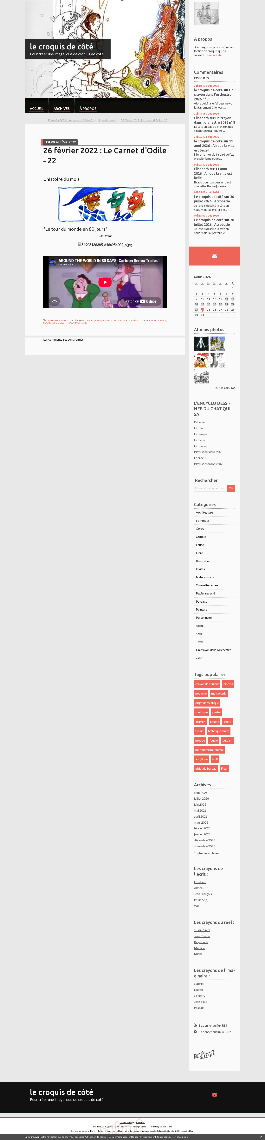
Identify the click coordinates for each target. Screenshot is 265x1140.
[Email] (214, 256)
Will (196, 906)
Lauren (198, 989)
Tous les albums (224, 388)
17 (202, 304)
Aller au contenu (12, 3)
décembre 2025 (204, 840)
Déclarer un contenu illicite (83, 1131)
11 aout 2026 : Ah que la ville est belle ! (214, 145)
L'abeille (199, 422)
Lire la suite (214, 55)
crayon (200, 721)
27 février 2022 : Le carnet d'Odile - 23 (144, 120)
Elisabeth (201, 118)
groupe (200, 740)
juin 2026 (200, 804)
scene (200, 625)
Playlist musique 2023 (208, 452)
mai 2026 (200, 810)
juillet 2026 (201, 798)
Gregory (199, 995)
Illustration (114, 320)
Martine (199, 948)
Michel (198, 954)
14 (226, 299)
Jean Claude (202, 936)
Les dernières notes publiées (133, 1126)
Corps (200, 528)
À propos (88, 108)
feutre (214, 740)
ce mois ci (202, 520)
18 (208, 304)
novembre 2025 (204, 846)
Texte (126, 320)
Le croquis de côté (208, 197)
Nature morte (205, 577)
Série (199, 634)
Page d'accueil (107, 120)
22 (232, 304)
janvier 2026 (202, 834)
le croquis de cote (208, 90)
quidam (227, 740)
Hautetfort (140, 1122)
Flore (199, 553)
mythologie (218, 693)
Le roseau (200, 446)
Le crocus (200, 458)
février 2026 (202, 828)
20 (220, 304)
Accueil (37, 108)
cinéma (228, 684)
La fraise (199, 440)
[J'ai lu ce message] (261, 1136)
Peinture (201, 609)
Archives (62, 108)
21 (226, 304)
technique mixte (218, 731)
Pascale (199, 1007)
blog (191, 1131)
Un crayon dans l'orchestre (213, 650)
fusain (199, 731)
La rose (199, 428)
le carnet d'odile (53, 322)
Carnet (90, 320)
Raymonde (201, 942)
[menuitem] (36, 105)
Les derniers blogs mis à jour (106, 1126)
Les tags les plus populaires (159, 1126)
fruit (215, 759)
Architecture (204, 512)
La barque (200, 434)
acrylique (201, 759)
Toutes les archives (206, 853)
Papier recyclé (205, 593)
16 (196, 304)
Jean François (203, 894)
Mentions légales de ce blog (109, 1131)
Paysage (201, 601)
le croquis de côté (62, 46)
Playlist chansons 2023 (209, 464)
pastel (216, 712)
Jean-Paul (200, 1001)
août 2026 (201, 792)
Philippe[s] (201, 900)
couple (214, 721)
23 (196, 309)
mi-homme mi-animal (209, 749)
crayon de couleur (207, 684)
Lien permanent (56, 320)
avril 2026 (200, 816)
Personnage (204, 617)
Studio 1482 (202, 930)
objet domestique (207, 703)
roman (162, 320)
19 (214, 304)
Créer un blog (126, 1122)
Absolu (199, 888)
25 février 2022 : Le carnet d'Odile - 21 (71, 120)
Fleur (224, 768)
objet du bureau (205, 768)
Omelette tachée (207, 585)
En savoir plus (181, 1136)
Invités (200, 569)
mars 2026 (201, 822)
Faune (200, 544)
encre (153, 320)
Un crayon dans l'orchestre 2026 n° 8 (213, 94)
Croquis (100, 320)
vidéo (134, 320)
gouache (201, 693)
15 (232, 299)
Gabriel (199, 983)
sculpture (201, 712)
